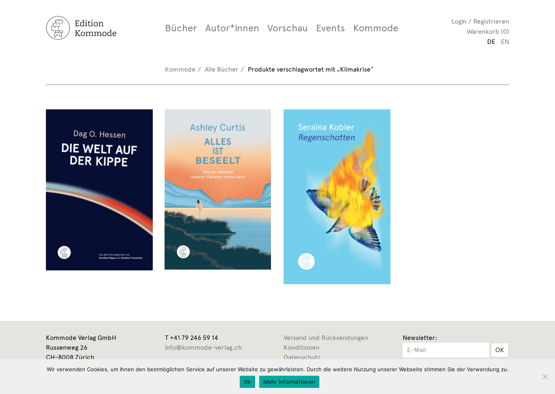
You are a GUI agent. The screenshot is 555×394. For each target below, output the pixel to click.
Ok (247, 382)
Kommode (375, 28)
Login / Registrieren (480, 21)
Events (330, 28)
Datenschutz (302, 357)
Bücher (181, 28)
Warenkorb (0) (488, 31)
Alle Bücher (221, 69)
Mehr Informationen (289, 382)
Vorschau (287, 28)
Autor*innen (232, 28)
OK (499, 350)
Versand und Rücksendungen (326, 338)
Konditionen (301, 347)
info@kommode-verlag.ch (203, 347)
